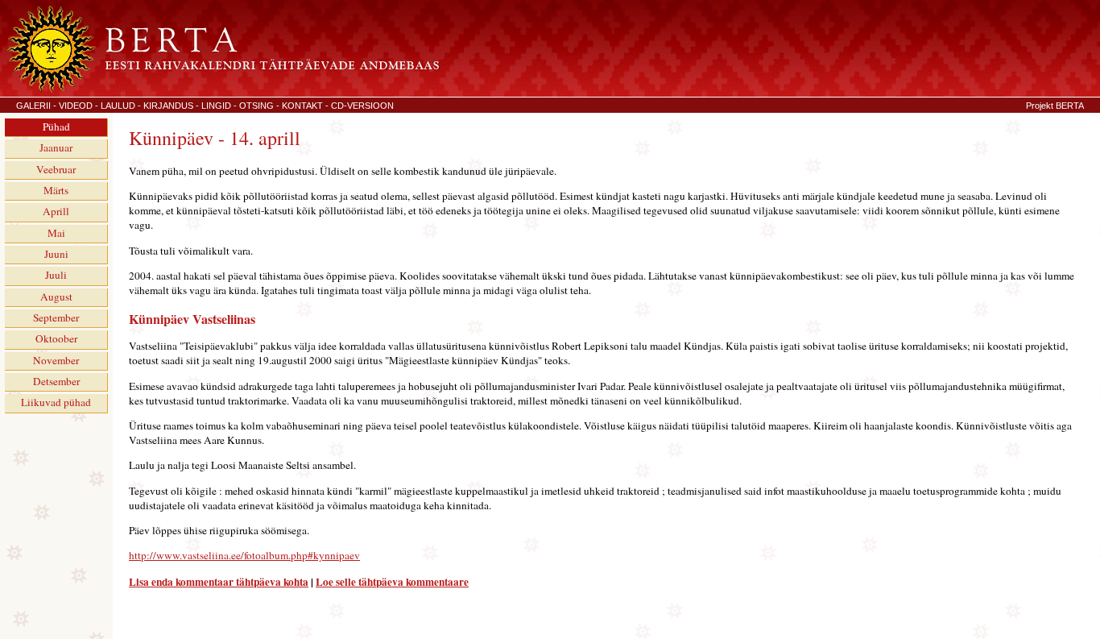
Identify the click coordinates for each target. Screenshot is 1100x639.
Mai (56, 233)
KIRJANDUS (168, 105)
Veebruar (56, 169)
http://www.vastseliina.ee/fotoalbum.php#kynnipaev (244, 555)
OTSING (256, 105)
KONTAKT (302, 105)
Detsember (56, 381)
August (56, 296)
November (56, 360)
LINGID (216, 105)
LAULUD (118, 105)
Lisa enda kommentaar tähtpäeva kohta (218, 582)
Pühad (56, 126)
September (56, 317)
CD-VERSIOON (362, 105)
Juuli (56, 275)
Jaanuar (55, 147)
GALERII (33, 105)
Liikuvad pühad (56, 402)
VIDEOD (76, 105)
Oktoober (56, 338)
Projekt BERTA (1055, 105)
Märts (55, 190)
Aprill (56, 211)
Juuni (56, 254)
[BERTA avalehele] (221, 89)
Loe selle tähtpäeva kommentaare (392, 582)
